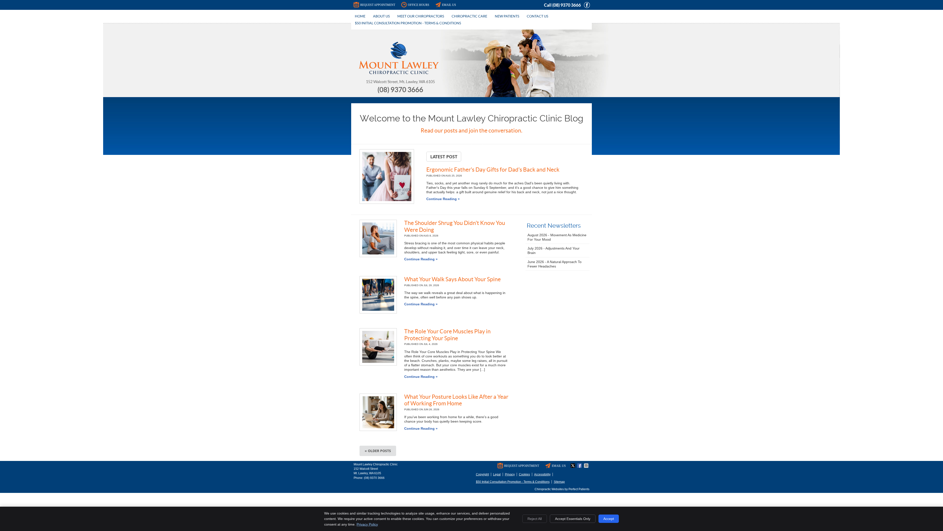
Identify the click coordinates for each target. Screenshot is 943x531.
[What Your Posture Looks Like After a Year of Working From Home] (378, 412)
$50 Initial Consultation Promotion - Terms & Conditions (408, 23)
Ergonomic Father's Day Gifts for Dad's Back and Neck (492, 169)
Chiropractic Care (469, 16)
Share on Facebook (580, 465)
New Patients (507, 16)
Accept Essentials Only (572, 519)
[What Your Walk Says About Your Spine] (378, 294)
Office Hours (418, 5)
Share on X (573, 465)
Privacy (510, 474)
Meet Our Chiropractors (420, 16)
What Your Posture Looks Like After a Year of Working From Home (456, 400)
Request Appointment (377, 5)
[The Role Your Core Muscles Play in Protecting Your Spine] (378, 347)
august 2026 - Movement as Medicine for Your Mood (556, 237)
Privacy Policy (367, 524)
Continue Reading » (443, 199)
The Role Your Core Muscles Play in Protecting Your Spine (447, 334)
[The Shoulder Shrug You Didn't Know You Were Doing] (378, 238)
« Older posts (378, 450)
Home (360, 16)
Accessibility (542, 474)
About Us (381, 16)
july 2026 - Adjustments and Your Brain (553, 250)
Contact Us (537, 16)
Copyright (482, 474)
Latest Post (443, 157)
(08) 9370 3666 (566, 5)
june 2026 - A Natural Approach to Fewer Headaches (554, 264)
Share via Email (586, 465)
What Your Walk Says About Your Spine (452, 279)
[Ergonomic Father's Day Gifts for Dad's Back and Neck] (387, 177)
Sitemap (559, 482)
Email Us (449, 5)
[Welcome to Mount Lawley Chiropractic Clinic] (399, 73)
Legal (497, 474)
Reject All (534, 519)
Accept (608, 519)
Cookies (524, 474)
